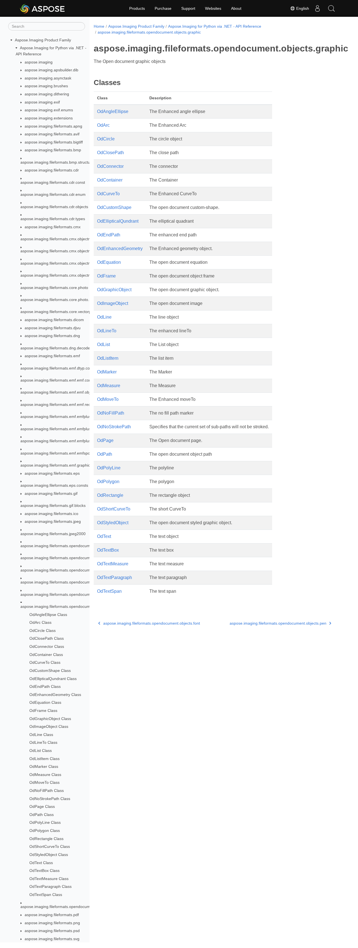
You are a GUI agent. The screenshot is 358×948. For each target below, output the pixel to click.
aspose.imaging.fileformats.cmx (53, 227)
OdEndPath (108, 234)
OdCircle (106, 139)
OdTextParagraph (114, 577)
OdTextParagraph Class (50, 887)
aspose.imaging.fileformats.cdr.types (52, 219)
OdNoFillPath (110, 413)
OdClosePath (110, 152)
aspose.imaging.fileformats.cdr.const (52, 182)
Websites (213, 8)
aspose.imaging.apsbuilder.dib (51, 70)
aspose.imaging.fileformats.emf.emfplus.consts (61, 417)
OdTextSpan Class (45, 894)
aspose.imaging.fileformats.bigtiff (54, 142)
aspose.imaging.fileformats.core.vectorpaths (59, 312)
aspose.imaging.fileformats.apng (53, 126)
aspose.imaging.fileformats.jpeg (53, 521)
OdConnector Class (46, 646)
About (236, 8)
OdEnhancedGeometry (120, 248)
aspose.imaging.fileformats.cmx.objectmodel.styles (65, 275)
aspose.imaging (39, 62)
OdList (103, 344)
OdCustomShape (114, 207)
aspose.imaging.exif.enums (49, 110)
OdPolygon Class (44, 830)
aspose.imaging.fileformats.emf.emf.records (59, 404)
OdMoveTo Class (44, 782)
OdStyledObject (112, 522)
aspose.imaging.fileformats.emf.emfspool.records (64, 453)
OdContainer (110, 180)
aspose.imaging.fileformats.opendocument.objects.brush (70, 582)
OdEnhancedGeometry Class (55, 694)
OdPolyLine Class (45, 822)
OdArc (103, 125)
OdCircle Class (42, 630)
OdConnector (110, 166)
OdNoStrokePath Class (49, 798)
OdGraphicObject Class (50, 718)
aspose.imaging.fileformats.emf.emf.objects (58, 392)
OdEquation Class (45, 702)
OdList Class (40, 750)
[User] (317, 8)
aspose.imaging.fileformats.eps (52, 473)
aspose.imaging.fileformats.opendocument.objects (64, 570)
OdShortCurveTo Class (49, 847)
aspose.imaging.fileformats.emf (52, 356)
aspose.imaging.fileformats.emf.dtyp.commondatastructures (73, 368)
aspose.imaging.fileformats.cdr (52, 170)
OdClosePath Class (46, 638)
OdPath (104, 454)
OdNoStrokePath (114, 426)
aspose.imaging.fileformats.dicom (54, 319)
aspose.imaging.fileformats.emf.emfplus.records (62, 441)
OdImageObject (112, 303)
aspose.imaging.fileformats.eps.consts (54, 485)
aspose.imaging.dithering (47, 94)
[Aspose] (43, 8)
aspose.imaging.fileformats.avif (52, 134)
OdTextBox (108, 550)
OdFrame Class (43, 710)
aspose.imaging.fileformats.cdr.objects (54, 206)
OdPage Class (42, 806)
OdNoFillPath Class (46, 790)
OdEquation (109, 262)
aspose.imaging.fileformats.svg (52, 939)
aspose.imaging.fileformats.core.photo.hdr (57, 299)
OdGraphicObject (114, 289)
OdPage (105, 440)
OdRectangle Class (46, 838)
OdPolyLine (109, 467)
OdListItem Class (44, 758)
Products (137, 8)
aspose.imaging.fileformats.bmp (53, 150)
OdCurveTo (108, 193)
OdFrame (106, 276)
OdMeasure (108, 385)
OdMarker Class (43, 766)
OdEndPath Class (45, 686)
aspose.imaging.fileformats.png (52, 923)
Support (188, 8)
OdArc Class (40, 622)
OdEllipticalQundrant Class (53, 678)
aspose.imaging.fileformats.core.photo (54, 287)
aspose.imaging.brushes (46, 86)
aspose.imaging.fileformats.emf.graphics (56, 465)
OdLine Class (41, 734)
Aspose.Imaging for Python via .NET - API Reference (214, 26)
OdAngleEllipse (112, 111)
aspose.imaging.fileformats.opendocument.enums (64, 558)
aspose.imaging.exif (42, 102)
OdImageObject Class (48, 726)
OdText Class (41, 862)
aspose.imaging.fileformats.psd (52, 930)
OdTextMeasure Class (49, 878)
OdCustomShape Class (50, 670)
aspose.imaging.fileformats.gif (51, 493)
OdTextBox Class (44, 870)
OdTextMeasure (112, 563)
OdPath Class (41, 814)
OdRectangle (110, 495)
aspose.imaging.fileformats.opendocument (58, 546)
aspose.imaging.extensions (49, 118)
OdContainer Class (46, 654)
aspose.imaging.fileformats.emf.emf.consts (58, 380)
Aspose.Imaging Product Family (43, 40)
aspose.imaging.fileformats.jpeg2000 (53, 533)
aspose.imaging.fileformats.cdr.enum (53, 194)
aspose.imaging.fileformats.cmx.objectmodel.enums (66, 251)
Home (99, 26)
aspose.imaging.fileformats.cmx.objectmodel (59, 239)
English (302, 8)
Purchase (163, 8)
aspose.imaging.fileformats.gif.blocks (53, 505)
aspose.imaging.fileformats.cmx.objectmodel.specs (65, 263)
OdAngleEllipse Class (48, 614)
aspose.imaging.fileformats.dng (52, 335)
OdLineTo (106, 330)
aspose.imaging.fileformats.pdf (52, 914)
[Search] (331, 8)
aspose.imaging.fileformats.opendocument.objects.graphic (72, 606)
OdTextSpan (109, 591)
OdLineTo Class (43, 742)
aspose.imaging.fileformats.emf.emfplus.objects (62, 429)
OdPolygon (108, 481)
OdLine (104, 317)
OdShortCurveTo (113, 509)
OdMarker (107, 372)
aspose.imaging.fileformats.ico (51, 513)
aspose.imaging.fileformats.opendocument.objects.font (68, 594)
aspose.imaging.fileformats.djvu (53, 328)
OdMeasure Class (45, 774)
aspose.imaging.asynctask (48, 78)
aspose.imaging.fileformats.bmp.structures (58, 162)
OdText (104, 536)
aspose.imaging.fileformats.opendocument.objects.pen (68, 907)
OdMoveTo (108, 399)
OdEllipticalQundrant (117, 221)
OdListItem (107, 358)
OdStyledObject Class (48, 854)
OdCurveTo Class (44, 662)
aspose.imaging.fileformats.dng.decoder (55, 348)
